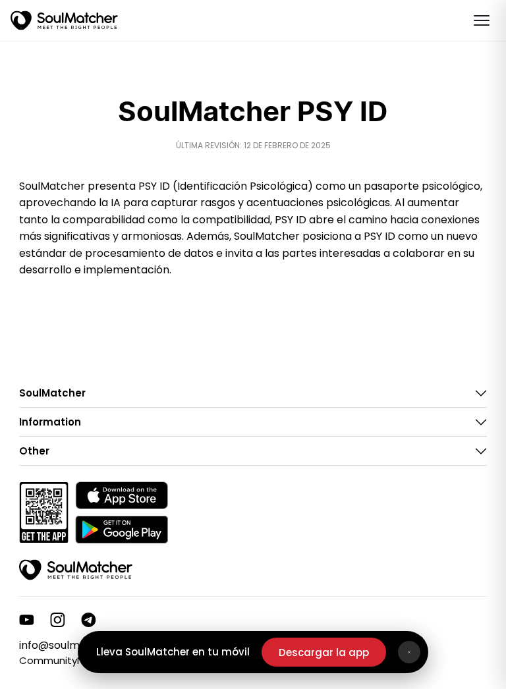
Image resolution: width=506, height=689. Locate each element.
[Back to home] (75, 569)
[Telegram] (88, 620)
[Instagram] (57, 620)
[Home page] (64, 20)
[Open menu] (481, 20)
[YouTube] (26, 620)
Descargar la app (324, 652)
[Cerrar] (409, 652)
